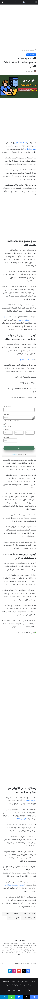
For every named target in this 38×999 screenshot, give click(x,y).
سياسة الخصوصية (27, 985)
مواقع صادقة (25, 50)
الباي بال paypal (30, 801)
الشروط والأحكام (16, 985)
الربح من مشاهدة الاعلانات (15, 885)
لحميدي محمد (29, 71)
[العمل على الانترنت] (19, 2)
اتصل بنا (8, 985)
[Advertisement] (19, 26)
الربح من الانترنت (30, 149)
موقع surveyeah (23, 320)
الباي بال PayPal (21, 819)
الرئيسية (32, 50)
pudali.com (6, 982)
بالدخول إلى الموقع (27, 359)
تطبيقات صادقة (28, 918)
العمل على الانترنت (10, 914)
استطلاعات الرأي (20, 143)
